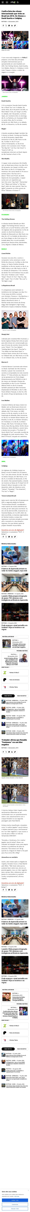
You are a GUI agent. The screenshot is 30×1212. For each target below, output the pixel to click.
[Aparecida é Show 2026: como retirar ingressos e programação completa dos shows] (3, 1077)
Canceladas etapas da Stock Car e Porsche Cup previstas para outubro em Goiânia (17, 733)
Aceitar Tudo (15, 1200)
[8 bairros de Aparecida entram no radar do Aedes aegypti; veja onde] (15, 555)
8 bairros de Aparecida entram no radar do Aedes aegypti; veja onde (14, 569)
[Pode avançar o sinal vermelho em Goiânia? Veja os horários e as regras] (15, 612)
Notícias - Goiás (10, 731)
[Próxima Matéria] (23, 658)
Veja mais (16, 1196)
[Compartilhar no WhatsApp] (9, 25)
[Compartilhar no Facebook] (3, 25)
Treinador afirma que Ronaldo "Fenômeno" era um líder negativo (19, 645)
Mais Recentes (21, 696)
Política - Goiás (10, 707)
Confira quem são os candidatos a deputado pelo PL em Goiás (15, 718)
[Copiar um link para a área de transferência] (14, 25)
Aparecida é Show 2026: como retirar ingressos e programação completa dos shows (16, 726)
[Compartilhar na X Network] (6, 25)
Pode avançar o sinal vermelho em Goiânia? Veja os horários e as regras (15, 627)
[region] (15, 1200)
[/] (2, 2)
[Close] (28, 1190)
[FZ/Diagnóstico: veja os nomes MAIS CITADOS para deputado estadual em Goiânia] (3, 1062)
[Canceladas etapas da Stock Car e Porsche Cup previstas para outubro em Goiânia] (3, 732)
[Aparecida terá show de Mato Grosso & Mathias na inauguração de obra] (3, 702)
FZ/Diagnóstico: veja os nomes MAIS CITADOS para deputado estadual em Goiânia (15, 711)
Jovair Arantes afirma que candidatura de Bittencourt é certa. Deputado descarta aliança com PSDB (11, 661)
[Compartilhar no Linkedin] (12, 25)
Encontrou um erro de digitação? (13, 530)
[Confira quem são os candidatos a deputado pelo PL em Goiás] (3, 717)
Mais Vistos (8, 696)
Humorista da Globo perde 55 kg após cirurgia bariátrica (18, 998)
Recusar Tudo (15, 1208)
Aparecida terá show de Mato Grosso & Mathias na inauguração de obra (16, 703)
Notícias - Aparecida (7, 594)
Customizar (15, 1204)
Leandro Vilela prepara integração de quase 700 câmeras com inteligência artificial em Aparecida (15, 598)
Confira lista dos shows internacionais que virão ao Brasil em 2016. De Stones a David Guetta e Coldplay (10, 1014)
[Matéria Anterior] (6, 643)
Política (13, 654)
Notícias (4, 21)
